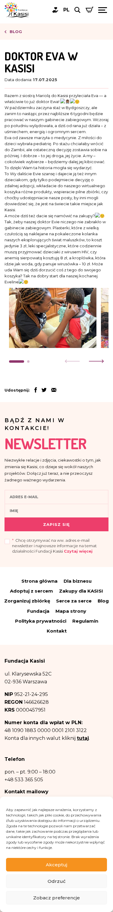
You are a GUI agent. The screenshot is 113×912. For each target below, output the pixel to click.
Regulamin (85, 621)
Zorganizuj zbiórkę (27, 600)
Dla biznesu (78, 581)
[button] (16, 361)
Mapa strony (70, 611)
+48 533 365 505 (24, 779)
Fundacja (38, 611)
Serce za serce (74, 600)
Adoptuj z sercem (31, 590)
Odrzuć (57, 881)
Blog (15, 31)
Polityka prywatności (40, 621)
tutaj (83, 738)
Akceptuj (56, 865)
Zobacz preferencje (56, 898)
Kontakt (57, 630)
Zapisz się (56, 524)
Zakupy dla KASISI (81, 590)
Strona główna (39, 581)
